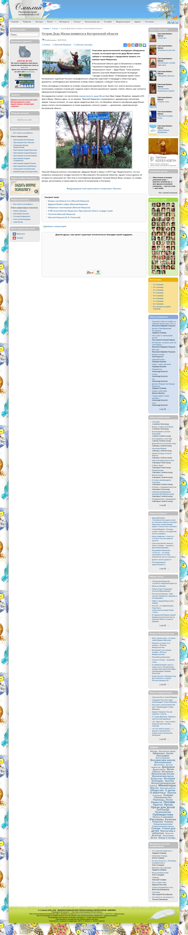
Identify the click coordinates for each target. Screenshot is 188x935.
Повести (156, 802)
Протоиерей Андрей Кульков (25, 150)
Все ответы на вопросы (23, 133)
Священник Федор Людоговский (20, 146)
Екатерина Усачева (21, 214)
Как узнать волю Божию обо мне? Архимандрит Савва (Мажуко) (163, 707)
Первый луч (157, 369)
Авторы (39, 22)
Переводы (158, 799)
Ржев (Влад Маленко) (161, 657)
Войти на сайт (24, 120)
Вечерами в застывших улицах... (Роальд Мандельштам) (161, 652)
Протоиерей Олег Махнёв (23, 142)
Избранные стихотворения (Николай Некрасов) (69, 208)
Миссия (154, 788)
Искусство (156, 778)
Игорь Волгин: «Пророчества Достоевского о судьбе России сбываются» (164, 678)
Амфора (155, 877)
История (169, 778)
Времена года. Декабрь (161, 868)
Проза (168, 804)
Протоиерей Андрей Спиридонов (21, 160)
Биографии (162, 755)
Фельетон (169, 833)
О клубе (108, 22)
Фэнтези (156, 835)
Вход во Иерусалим (160, 873)
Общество (157, 790)
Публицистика (163, 814)
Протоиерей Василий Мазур (24, 166)
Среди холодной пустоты (162, 887)
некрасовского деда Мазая (92, 96)
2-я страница (158, 287)
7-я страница (158, 301)
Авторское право (167, 751)
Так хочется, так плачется (162, 897)
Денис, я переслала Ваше (162, 427)
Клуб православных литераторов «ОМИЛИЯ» (95, 914)
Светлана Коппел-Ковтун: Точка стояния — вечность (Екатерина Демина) (163, 545)
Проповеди (163, 809)
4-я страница (158, 293)
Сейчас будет (157, 465)
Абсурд (153, 751)
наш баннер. (30, 71)
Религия (170, 819)
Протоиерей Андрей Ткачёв (24, 163)
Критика (169, 781)
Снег (154, 403)
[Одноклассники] (129, 45)
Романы (168, 821)
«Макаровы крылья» (166, 76)
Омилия (171, 792)
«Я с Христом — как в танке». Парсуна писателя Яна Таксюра (164, 724)
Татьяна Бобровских (21, 216)
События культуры (84, 45)
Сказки (155, 828)
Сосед (154, 374)
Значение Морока (159, 448)
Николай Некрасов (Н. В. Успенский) (64, 217)
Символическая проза (163, 826)
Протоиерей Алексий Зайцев (25, 156)
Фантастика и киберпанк (163, 832)
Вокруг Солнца (158, 354)
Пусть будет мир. (159, 882)
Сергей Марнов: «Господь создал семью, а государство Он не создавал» (164, 531)
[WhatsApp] (140, 45)
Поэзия (169, 802)
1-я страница (158, 284)
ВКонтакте (21, 234)
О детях (170, 790)
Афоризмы (158, 753)
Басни (169, 753)
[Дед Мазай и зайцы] (66, 74)
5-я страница (158, 296)
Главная (15, 22)
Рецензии (157, 821)
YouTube (20, 238)
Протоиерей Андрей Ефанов (25, 153)
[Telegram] (132, 45)
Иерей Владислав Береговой (25, 171)
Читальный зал (92, 22)
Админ (137, 22)
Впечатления (157, 475)
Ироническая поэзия (163, 774)
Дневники (168, 767)
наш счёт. (24, 67)
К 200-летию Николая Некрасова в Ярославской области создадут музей (80, 211)
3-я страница (158, 290)
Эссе (154, 837)
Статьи (77, 22)
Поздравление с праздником (164, 499)
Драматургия (159, 769)
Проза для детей (163, 807)
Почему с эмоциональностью (164, 487)
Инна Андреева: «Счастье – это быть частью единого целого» (163, 538)
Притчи (158, 804)
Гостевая (149, 22)
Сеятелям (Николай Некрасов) (61, 214)
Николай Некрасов (63, 45)
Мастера (155, 349)
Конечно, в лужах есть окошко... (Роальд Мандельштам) (161, 645)
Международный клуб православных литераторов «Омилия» (94, 189)
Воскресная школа (162, 760)
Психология (163, 812)
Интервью (64, 22)
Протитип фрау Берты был (163, 460)
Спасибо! (156, 422)
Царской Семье (158, 359)
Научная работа (167, 788)
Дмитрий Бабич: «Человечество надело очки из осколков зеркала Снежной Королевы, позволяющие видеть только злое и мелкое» (164, 522)
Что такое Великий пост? (162, 851)
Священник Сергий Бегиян (24, 169)
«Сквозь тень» (163, 102)
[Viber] (136, 45)
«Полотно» (162, 38)
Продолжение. (158, 470)
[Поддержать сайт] (94, 274)
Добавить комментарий (55, 226)
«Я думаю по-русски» (166, 50)
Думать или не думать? (161, 559)
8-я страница (158, 304)
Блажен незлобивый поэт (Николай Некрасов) (68, 201)
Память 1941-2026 (159, 391)
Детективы (159, 765)
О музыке (157, 795)
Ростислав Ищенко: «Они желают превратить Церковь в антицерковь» (164, 596)
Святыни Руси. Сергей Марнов (164, 697)
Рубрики (27, 22)
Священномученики (162, 824)
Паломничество (163, 797)
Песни (169, 799)
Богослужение (163, 758)
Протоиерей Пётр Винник (23, 140)
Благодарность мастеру (162, 439)
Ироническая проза (163, 776)
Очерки (168, 795)
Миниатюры (167, 785)
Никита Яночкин (19, 211)
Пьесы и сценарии (163, 817)
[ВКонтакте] (125, 45)
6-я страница (158, 298)
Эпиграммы (168, 835)
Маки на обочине (159, 586)
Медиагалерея (123, 22)
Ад (153, 379)
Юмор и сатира (166, 838)
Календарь (158, 781)
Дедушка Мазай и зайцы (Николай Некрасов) (68, 204)
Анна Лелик (18, 222)
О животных (158, 792)
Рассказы (157, 819)
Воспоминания (163, 762)
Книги (49, 22)
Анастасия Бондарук (22, 219)
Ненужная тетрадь (159, 856)
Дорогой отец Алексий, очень (164, 443)
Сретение (156, 892)
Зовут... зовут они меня (161, 364)
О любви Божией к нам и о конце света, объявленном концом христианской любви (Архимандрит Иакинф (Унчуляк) (163, 669)
